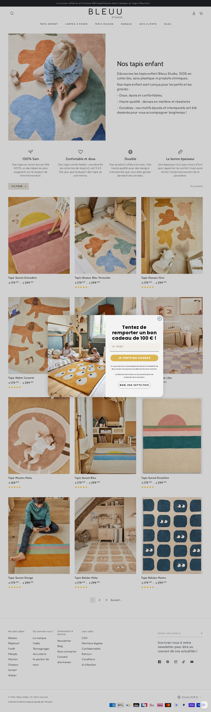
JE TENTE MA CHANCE (134, 358)
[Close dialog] (160, 319)
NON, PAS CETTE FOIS (134, 385)
